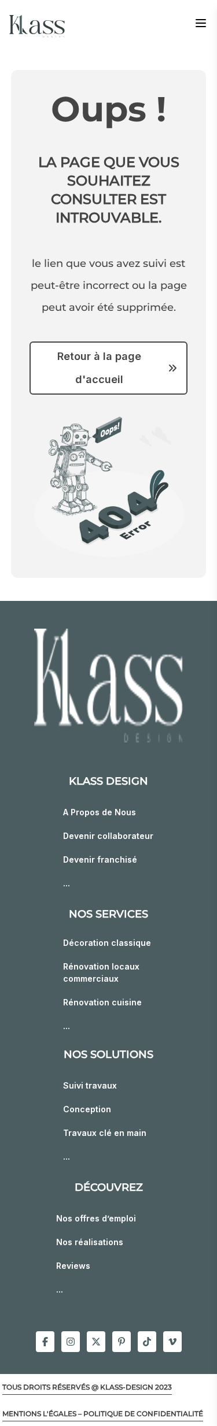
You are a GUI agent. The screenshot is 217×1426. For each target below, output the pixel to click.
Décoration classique (107, 943)
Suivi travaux (90, 1085)
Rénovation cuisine (102, 1002)
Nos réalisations (89, 1242)
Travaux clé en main (104, 1133)
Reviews (73, 1266)
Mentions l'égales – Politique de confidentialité (102, 1413)
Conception (87, 1109)
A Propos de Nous (99, 812)
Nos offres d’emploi (96, 1218)
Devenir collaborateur (108, 836)
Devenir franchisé (100, 859)
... (66, 883)
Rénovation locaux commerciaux (101, 972)
